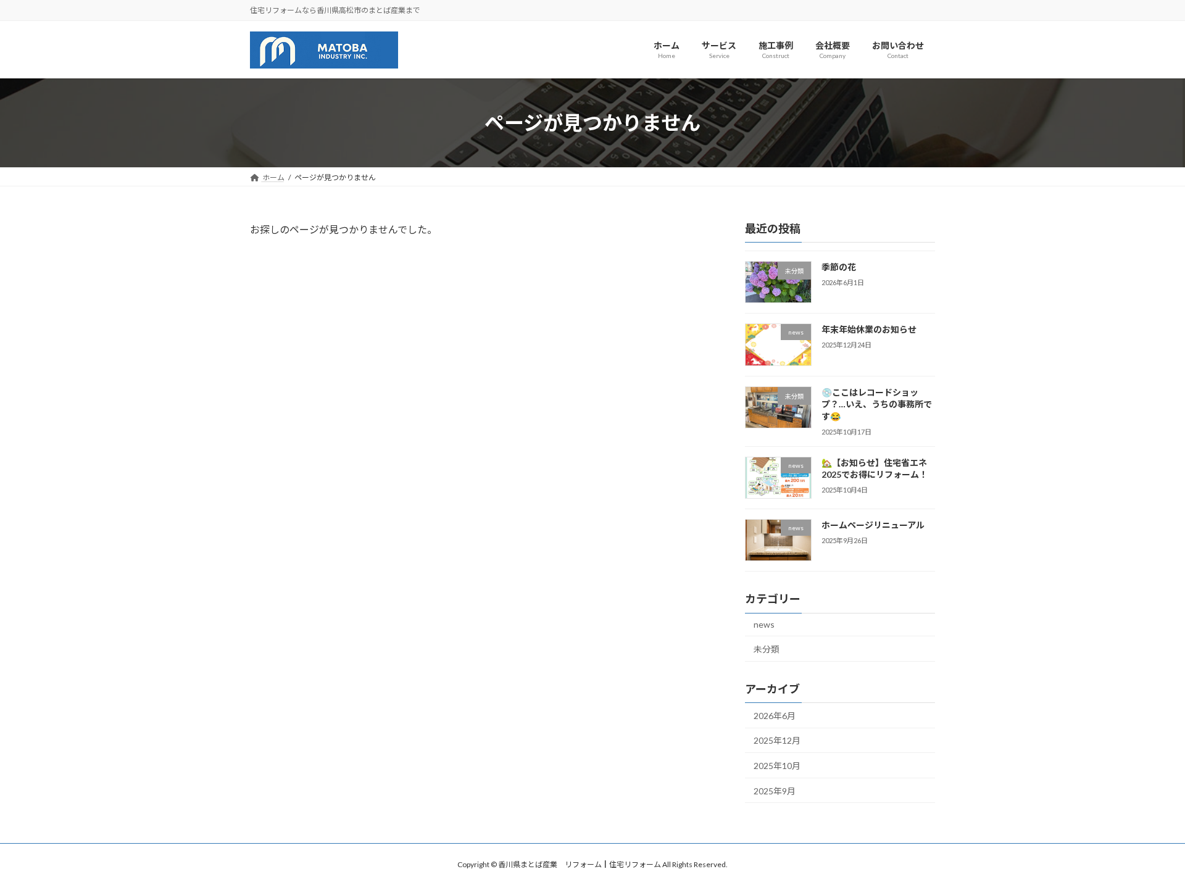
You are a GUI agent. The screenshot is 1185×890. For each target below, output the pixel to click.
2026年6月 (775, 715)
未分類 (767, 649)
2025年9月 (775, 791)
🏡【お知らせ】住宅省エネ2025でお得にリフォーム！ (874, 468)
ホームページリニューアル (873, 525)
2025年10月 (777, 765)
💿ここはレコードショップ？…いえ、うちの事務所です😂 (876, 404)
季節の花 (838, 267)
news (764, 625)
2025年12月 (777, 741)
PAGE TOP (1147, 851)
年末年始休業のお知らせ (869, 330)
